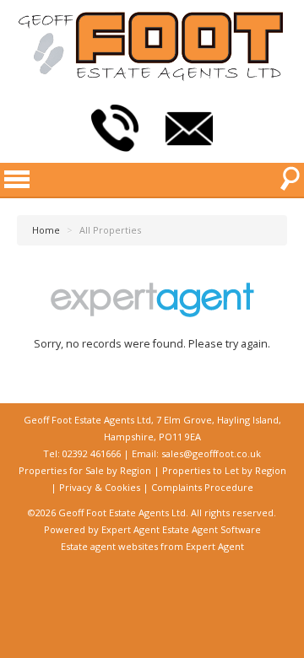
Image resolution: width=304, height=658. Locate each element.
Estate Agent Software (211, 529)
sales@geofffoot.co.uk (211, 453)
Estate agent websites (109, 546)
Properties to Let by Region (224, 470)
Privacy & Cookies (99, 487)
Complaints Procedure (202, 487)
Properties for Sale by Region (85, 470)
